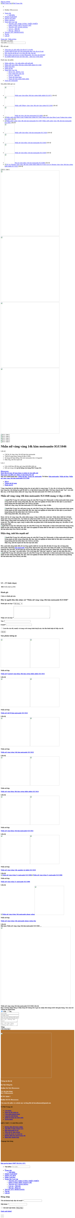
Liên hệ (7, 36)
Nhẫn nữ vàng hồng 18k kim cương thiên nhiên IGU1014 (20, 791)
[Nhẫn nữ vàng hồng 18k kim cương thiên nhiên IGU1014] (30, 785)
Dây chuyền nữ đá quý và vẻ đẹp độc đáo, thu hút (20, 53)
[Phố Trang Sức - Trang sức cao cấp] (11, 3)
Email (3, 625)
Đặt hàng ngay (6, 1029)
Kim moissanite (54, 476)
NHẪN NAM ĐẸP (11, 17)
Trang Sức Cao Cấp (11, 22)
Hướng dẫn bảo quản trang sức (15, 1135)
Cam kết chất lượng (11, 1116)
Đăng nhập (20, 1208)
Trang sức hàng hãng (15, 77)
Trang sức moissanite (11, 80)
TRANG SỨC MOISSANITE (14, 32)
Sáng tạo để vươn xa (11, 1112)
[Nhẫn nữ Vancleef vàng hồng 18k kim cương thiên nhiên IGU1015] (30, 667)
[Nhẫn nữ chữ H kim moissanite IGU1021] (30, 706)
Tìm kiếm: (4, 43)
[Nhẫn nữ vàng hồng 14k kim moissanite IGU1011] (30, 824)
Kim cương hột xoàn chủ (16, 73)
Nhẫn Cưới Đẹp (10, 20)
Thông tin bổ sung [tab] (11, 483)
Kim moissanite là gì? (12, 1130)
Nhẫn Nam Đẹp (10, 66)
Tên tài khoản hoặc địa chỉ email (12, 1200)
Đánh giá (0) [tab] (9, 485)
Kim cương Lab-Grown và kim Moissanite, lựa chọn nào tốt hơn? (25, 55)
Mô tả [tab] (7, 481)
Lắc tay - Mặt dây (14, 75)
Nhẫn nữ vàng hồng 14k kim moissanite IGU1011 (17, 831)
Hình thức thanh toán (12, 1137)
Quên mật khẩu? (6, 1211)
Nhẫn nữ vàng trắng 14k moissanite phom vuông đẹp (18, 921)
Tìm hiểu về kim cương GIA (14, 1128)
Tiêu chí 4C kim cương (12, 1132)
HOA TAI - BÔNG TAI (16, 72)
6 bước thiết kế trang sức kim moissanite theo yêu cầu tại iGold (24, 51)
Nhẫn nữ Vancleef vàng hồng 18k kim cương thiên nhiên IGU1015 (23, 674)
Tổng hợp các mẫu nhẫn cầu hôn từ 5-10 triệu (19, 49)
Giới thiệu (12, 15)
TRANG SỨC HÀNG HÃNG (18, 27)
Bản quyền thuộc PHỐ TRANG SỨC (13, 1163)
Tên (3, 621)
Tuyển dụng (9, 1119)
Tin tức (7, 34)
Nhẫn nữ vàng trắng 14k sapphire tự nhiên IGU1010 (18, 870)
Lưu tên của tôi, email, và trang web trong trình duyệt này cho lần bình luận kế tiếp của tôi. (33, 628)
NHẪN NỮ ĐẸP (10, 18)
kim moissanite (20, 547)
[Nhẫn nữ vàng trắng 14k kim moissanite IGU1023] (30, 746)
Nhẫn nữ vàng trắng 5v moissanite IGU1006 (15, 881)
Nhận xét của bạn (7, 618)
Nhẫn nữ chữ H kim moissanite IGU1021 (14, 713)
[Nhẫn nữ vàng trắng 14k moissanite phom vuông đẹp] (32, 914)
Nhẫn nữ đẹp (12, 39)
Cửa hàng (8, 1110)
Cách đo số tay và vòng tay (13, 1134)
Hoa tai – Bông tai (14, 30)
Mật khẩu (4, 1204)
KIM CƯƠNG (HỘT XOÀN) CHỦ (20, 25)
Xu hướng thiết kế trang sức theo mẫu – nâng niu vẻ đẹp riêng (24, 56)
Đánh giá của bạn (7, 603)
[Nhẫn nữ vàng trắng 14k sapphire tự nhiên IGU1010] (30, 863)
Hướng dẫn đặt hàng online (14, 1127)
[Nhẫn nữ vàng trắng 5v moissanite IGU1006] (31, 875)
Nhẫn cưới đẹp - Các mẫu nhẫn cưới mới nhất (19, 63)
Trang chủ (8, 13)
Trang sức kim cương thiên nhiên (19, 79)
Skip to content (5, 1)
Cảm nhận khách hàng (12, 1114)
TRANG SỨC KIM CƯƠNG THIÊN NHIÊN (23, 23)
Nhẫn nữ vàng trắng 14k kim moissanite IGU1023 (17, 752)
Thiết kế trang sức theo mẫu (14, 1117)
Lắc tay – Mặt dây (14, 29)
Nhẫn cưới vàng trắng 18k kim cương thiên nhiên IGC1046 (23, 65)
